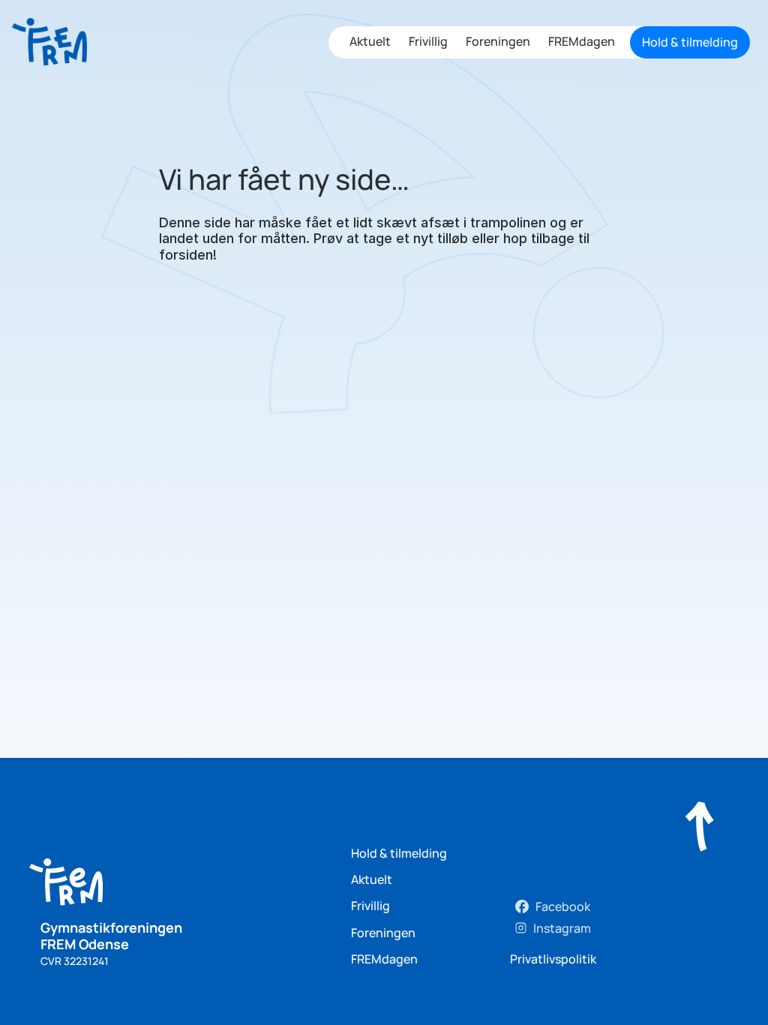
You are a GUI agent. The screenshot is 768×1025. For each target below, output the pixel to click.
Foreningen (498, 41)
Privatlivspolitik (553, 959)
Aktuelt (370, 41)
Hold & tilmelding (399, 853)
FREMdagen (581, 41)
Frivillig (428, 41)
